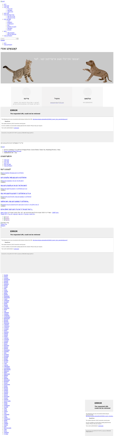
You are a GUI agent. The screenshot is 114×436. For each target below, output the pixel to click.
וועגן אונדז (6, 5)
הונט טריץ (26, 214)
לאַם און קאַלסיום (11, 26)
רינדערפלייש (10, 23)
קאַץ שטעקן (4, 214)
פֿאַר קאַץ (6, 7)
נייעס (5, 31)
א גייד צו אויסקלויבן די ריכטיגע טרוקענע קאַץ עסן (16, 193)
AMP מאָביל (55, 212)
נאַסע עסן (9, 10)
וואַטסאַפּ (3, 225)
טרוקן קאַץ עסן (11, 16)
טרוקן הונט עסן (11, 17)
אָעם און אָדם (7, 19)
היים (5, 4)
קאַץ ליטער (10, 11)
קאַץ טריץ (9, 8)
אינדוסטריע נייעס (11, 34)
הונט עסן (15, 214)
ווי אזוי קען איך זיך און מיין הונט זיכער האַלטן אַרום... (17, 209)
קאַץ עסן (20, 214)
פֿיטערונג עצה (10, 32)
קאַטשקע (9, 22)
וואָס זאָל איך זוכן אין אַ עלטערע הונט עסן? (14, 185)
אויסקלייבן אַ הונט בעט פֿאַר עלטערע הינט (13, 177)
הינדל (8, 20)
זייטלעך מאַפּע (4, 212)
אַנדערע (9, 29)
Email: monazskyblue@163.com (12, 151)
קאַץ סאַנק (32, 214)
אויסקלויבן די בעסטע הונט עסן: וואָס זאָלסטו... (15, 201)
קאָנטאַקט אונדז (8, 35)
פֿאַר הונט (6, 13)
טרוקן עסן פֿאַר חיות (9, 14)
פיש (8, 25)
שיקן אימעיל (4, 224)
